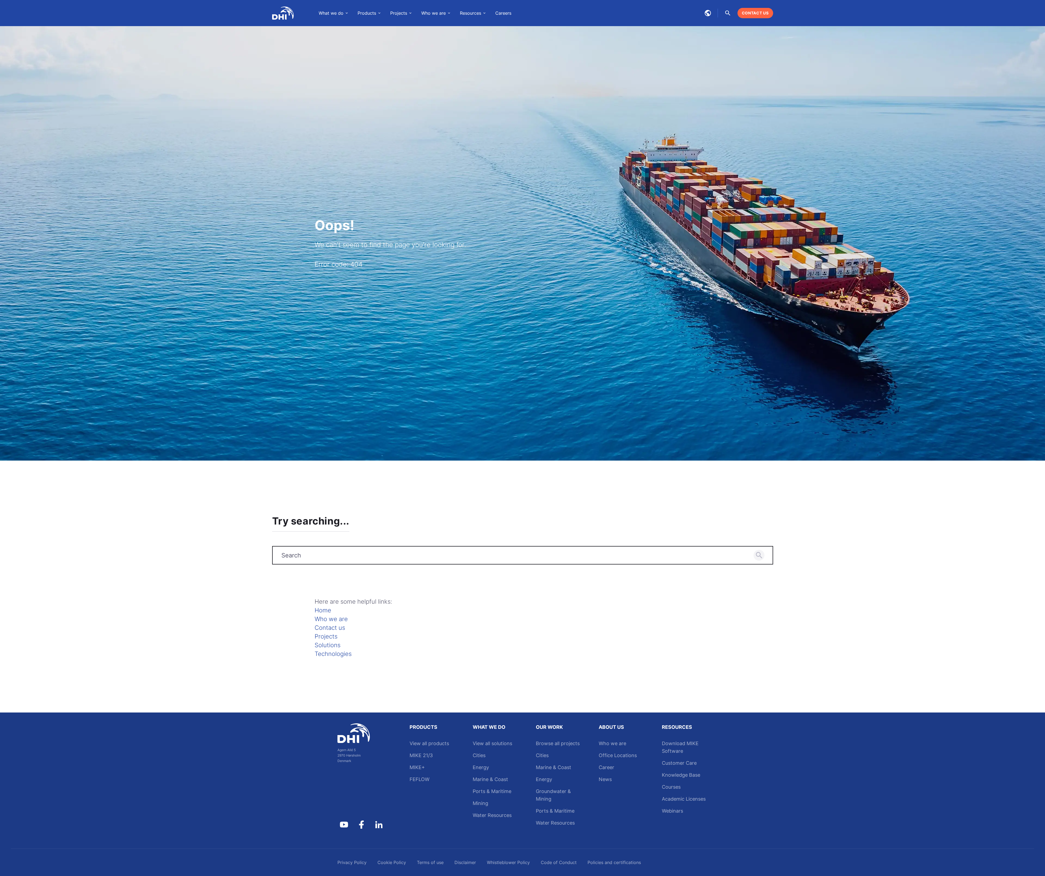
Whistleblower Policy (508, 862)
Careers (503, 13)
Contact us (330, 627)
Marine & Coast (490, 779)
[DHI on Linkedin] (378, 824)
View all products (429, 743)
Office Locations (618, 755)
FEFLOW (419, 779)
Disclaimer (465, 862)
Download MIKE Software (680, 747)
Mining (480, 803)
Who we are (331, 618)
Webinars (672, 811)
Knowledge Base (681, 775)
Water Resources (492, 815)
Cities (479, 755)
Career (606, 767)
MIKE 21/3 (421, 755)
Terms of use (430, 862)
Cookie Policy (391, 862)
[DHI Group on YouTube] (344, 824)
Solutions (327, 645)
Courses (671, 787)
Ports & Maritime (492, 791)
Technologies (333, 653)
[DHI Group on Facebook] (361, 824)
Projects (326, 636)
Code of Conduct (559, 862)
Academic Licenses (684, 799)
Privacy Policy (352, 862)
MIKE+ (417, 767)
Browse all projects (558, 743)
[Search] (759, 555)
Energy (481, 767)
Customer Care (679, 763)
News (605, 779)
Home (323, 610)
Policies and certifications (614, 862)
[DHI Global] (283, 13)
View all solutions (492, 743)
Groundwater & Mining (553, 795)
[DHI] (361, 733)
